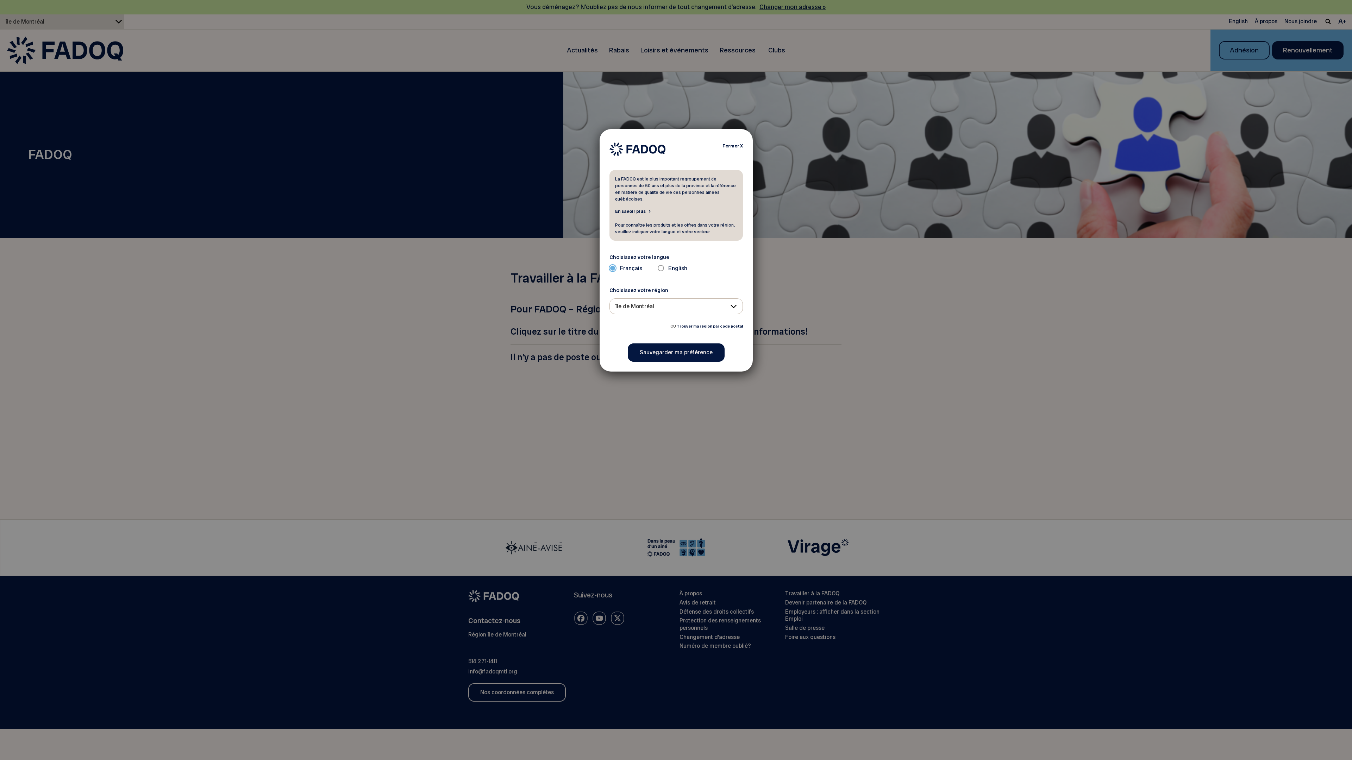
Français (631, 268)
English (677, 268)
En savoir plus (630, 211)
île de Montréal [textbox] (634, 306)
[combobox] (676, 306)
